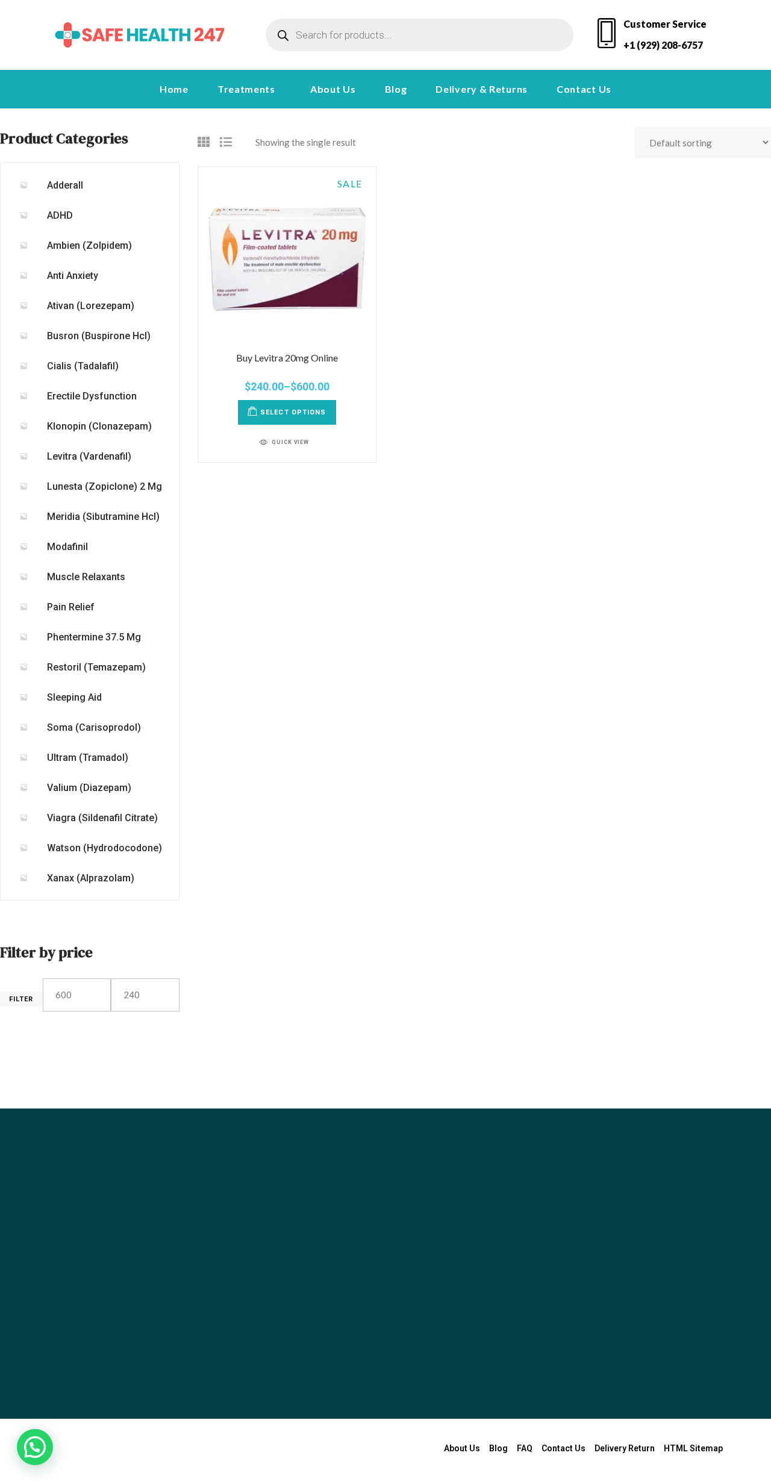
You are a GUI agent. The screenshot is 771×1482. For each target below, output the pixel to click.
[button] (249, 89)
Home (174, 89)
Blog (396, 89)
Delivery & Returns (481, 89)
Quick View (290, 442)
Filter (21, 999)
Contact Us (584, 89)
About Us (333, 89)
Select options (293, 412)
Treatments (246, 89)
